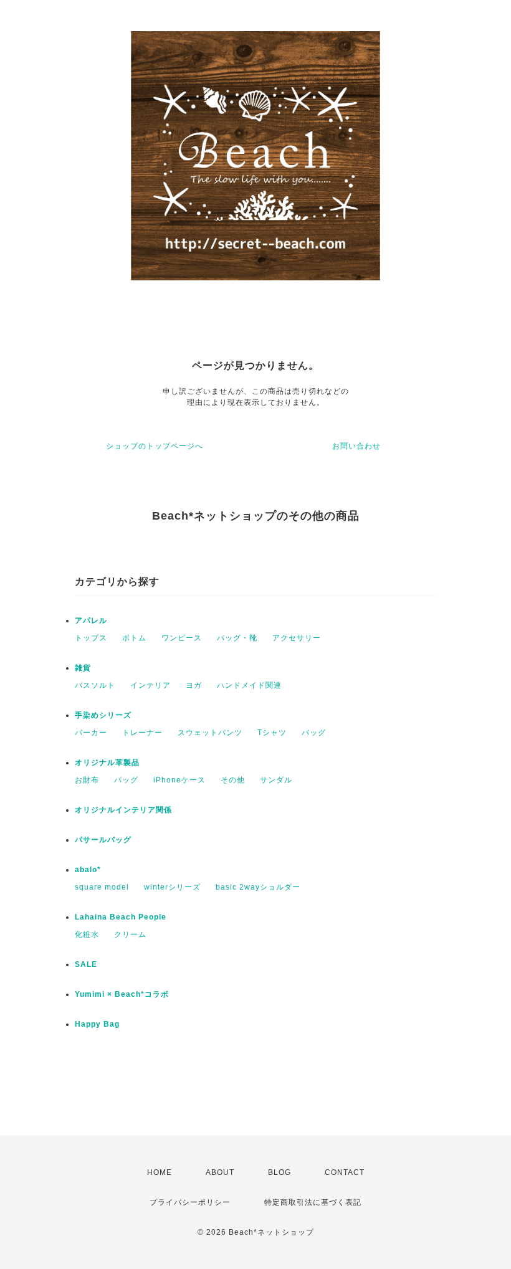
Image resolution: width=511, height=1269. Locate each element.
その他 (233, 780)
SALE (86, 964)
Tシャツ (272, 732)
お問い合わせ (356, 446)
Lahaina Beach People (120, 917)
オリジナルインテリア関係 (123, 810)
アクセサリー (296, 638)
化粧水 (87, 934)
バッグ (314, 732)
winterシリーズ (172, 887)
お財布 (87, 780)
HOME (159, 1172)
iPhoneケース (179, 780)
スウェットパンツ (210, 732)
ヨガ (194, 685)
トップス (91, 638)
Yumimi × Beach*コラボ (122, 994)
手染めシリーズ (103, 715)
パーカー (91, 732)
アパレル (91, 620)
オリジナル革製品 (107, 762)
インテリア (150, 685)
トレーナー (142, 732)
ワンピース (181, 638)
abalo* (88, 869)
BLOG (279, 1172)
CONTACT (345, 1172)
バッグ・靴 (237, 638)
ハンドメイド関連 (249, 685)
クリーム (130, 934)
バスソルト (95, 685)
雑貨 (83, 667)
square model (102, 887)
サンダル (276, 780)
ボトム (134, 638)
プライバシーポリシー (190, 1202)
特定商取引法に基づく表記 (312, 1202)
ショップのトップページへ (154, 446)
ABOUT (220, 1172)
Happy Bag (97, 1024)
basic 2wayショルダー (258, 887)
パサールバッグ (103, 839)
